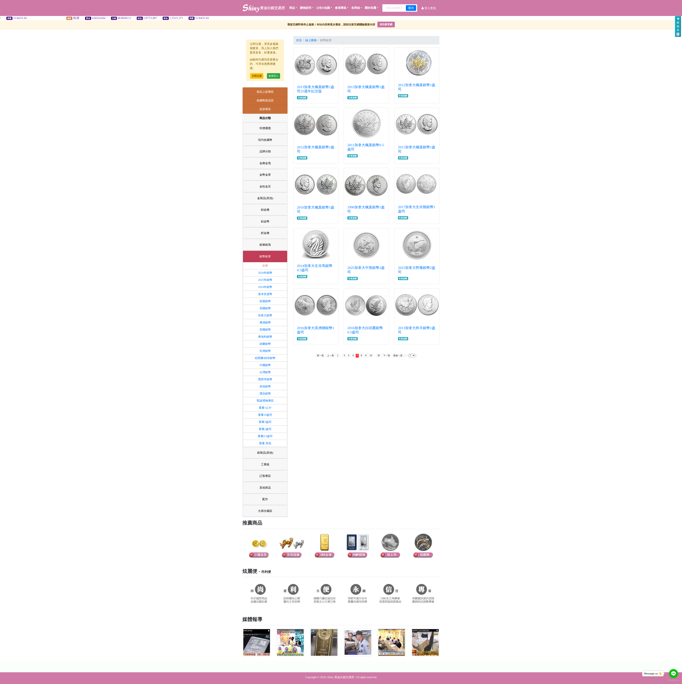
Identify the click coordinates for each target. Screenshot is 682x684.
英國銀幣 (265, 329)
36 (378, 355)
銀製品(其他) (265, 452)
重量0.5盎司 (265, 436)
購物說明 (305, 7)
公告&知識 (323, 7)
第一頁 (320, 355)
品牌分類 (265, 151)
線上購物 (311, 40)
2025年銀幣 (265, 279)
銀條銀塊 (265, 244)
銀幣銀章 (265, 256)
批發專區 (265, 109)
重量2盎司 (265, 429)
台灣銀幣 (265, 372)
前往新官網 (386, 24)
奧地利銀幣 (265, 336)
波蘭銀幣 (265, 343)
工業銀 (265, 464)
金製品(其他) (265, 198)
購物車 (678, 28)
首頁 (299, 40)
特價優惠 (265, 128)
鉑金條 (265, 209)
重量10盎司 (265, 414)
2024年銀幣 (265, 286)
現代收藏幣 (265, 139)
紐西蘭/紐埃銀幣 (265, 357)
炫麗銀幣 (265, 301)
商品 (292, 7)
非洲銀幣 (265, 350)
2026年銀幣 (265, 272)
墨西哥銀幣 (265, 379)
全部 (265, 265)
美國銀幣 (265, 308)
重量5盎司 (265, 421)
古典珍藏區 (265, 510)
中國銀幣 (265, 365)
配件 (265, 499)
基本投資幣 (265, 294)
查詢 (411, 7)
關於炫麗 (370, 7)
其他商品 (265, 487)
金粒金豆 (265, 186)
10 (371, 355)
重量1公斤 (265, 407)
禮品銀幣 (265, 393)
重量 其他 (265, 443)
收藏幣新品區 (265, 100)
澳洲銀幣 (265, 322)
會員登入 (273, 76)
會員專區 (340, 7)
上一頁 (330, 355)
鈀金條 (265, 232)
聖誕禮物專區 (265, 400)
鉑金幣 (265, 221)
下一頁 (386, 355)
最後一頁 (397, 355)
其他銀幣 (265, 386)
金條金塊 (265, 163)
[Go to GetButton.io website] (673, 680)
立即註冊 (257, 76)
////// (104, 18)
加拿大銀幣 (265, 315)
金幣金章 (265, 174)
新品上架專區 (265, 91)
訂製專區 (265, 475)
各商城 (355, 7)
